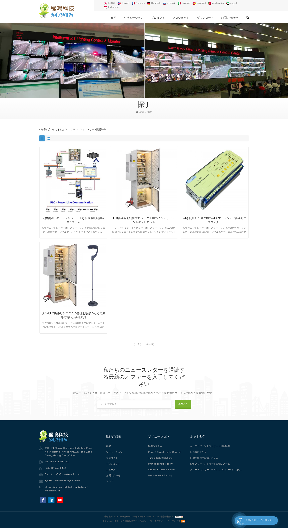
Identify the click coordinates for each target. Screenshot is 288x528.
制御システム (155, 446)
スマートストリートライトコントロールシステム (216, 470)
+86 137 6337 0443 (56, 468)
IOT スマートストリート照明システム (210, 464)
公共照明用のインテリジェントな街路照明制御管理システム (73, 220)
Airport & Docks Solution (161, 470)
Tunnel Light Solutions (160, 458)
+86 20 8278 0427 (59, 462)
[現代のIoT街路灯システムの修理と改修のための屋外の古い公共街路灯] (73, 275)
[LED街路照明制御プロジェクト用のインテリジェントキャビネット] (144, 180)
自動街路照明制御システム (204, 458)
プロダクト (158, 18)
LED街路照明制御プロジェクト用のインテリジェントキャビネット (144, 220)
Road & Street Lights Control (164, 452)
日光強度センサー (199, 452)
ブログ (109, 481)
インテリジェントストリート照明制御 (210, 446)
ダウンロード (205, 18)
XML (116, 521)
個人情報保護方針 (129, 521)
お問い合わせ (229, 18)
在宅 (113, 18)
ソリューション (134, 18)
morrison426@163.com (67, 481)
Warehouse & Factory (160, 476)
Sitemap (107, 521)
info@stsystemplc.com (67, 474)
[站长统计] (179, 517)
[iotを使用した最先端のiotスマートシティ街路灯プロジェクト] (214, 180)
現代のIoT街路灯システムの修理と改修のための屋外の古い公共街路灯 (73, 315)
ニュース (111, 470)
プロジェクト (180, 18)
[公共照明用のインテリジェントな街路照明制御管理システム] (73, 180)
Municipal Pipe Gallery (160, 464)
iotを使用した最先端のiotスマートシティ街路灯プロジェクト (214, 220)
